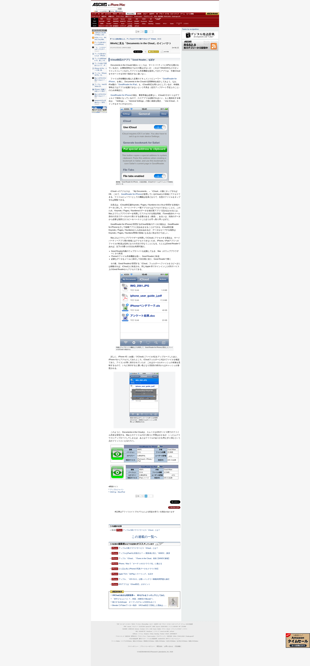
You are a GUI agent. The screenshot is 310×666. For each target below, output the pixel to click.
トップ (94, 14)
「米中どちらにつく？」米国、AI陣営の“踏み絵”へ (132, 599)
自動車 (139, 14)
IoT (102, 14)
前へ (138, 32)
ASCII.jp (99, 4)
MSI (137, 19)
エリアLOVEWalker (126, 641)
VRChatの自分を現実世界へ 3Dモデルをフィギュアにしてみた (138, 595)
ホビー (145, 14)
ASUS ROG (116, 21)
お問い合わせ (168, 646)
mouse (109, 19)
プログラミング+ (148, 16)
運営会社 (159, 646)
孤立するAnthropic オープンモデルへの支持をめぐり (134, 602)
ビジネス (108, 14)
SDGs (155, 16)
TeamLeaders (138, 16)
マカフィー (102, 26)
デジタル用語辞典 (152, 638)
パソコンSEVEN (130, 19)
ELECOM (101, 21)
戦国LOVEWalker (193, 641)
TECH (115, 14)
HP (151, 19)
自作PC (151, 14)
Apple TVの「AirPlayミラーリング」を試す (135, 574)
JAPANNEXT (116, 26)
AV (157, 14)
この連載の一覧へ (144, 537)
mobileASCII (161, 638)
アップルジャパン (117, 489)
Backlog (150, 23)
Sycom (123, 19)
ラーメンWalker (115, 641)
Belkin (151, 21)
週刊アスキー (129, 16)
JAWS (101, 23)
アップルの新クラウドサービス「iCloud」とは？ (141, 530)
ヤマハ (165, 23)
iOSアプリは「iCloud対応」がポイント (134, 584)
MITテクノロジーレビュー (173, 638)
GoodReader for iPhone (121, 95)
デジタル (122, 14)
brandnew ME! (129, 26)
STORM (184, 626)
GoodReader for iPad (127, 84)
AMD (108, 21)
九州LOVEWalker (171, 641)
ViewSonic (144, 21)
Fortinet (158, 23)
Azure (122, 23)
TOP (118, 624)
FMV (101, 19)
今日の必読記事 (133, 638)
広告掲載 (178, 646)
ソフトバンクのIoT (179, 24)
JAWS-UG (131, 629)
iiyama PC (148, 626)
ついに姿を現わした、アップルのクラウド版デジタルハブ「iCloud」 (134, 39)
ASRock (129, 21)
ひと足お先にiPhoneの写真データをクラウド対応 (139, 569)
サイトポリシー (133, 646)
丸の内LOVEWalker (182, 641)
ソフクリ (186, 23)
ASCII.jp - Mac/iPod (117, 492)
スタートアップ (174, 14)
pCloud (137, 26)
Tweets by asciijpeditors (190, 29)
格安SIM (104, 16)
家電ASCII (111, 16)
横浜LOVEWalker (138, 641)
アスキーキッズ (96, 16)
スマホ (167, 14)
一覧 (145, 51)
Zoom (172, 23)
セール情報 (190, 14)
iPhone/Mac (116, 5)
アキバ (161, 14)
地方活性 (160, 16)
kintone (116, 23)
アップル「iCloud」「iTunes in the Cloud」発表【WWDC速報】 (144, 558)
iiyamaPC (115, 19)
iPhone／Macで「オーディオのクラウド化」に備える (140, 564)
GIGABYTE (122, 21)
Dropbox (137, 23)
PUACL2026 (167, 16)
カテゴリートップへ (172, 507)
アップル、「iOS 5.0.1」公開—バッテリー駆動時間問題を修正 (144, 579)
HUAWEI (136, 21)
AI (98, 14)
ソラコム (129, 23)
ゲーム (182, 14)
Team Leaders (151, 636)
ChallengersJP (176, 16)
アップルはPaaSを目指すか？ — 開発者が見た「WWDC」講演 (144, 553)
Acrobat (108, 23)
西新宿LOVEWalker (149, 641)
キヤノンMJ (108, 26)
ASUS (144, 19)
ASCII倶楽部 (212, 14)
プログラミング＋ (161, 636)
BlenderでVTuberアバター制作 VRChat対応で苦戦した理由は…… (139, 605)
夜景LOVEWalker (160, 641)
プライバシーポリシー (147, 646)
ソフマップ (123, 26)
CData (144, 23)
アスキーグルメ (120, 16)
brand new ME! (164, 631)
